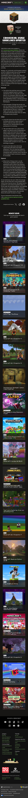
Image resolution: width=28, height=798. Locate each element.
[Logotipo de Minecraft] (7, 3)
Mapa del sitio (17, 745)
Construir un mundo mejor (7, 752)
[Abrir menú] (25, 2)
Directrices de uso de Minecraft (6, 778)
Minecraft (4, 735)
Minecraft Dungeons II (6, 737)
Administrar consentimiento (18, 778)
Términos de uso (4, 791)
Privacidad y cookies (5, 789)
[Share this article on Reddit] (20, 204)
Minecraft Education (6, 742)
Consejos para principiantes (20, 741)
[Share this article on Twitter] (16, 204)
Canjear (16, 754)
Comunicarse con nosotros (20, 749)
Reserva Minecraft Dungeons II (13, 9)
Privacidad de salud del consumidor (16, 789)
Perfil (16, 753)
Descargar (17, 747)
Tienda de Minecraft (19, 737)
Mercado (16, 735)
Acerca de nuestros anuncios (6, 793)
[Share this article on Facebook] (24, 204)
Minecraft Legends (5, 740)
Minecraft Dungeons (6, 738)
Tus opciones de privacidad (8, 795)
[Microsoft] (24, 787)
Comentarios (17, 744)
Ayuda (16, 742)
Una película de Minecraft (7, 754)
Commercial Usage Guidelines (11, 50)
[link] (5, 722)
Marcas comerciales (12, 791)
